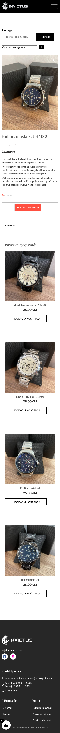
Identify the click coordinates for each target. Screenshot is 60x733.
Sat (14, 225)
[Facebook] (5, 656)
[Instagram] (13, 656)
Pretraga (7, 30)
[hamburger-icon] (54, 6)
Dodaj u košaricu (28, 207)
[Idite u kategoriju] (41, 47)
